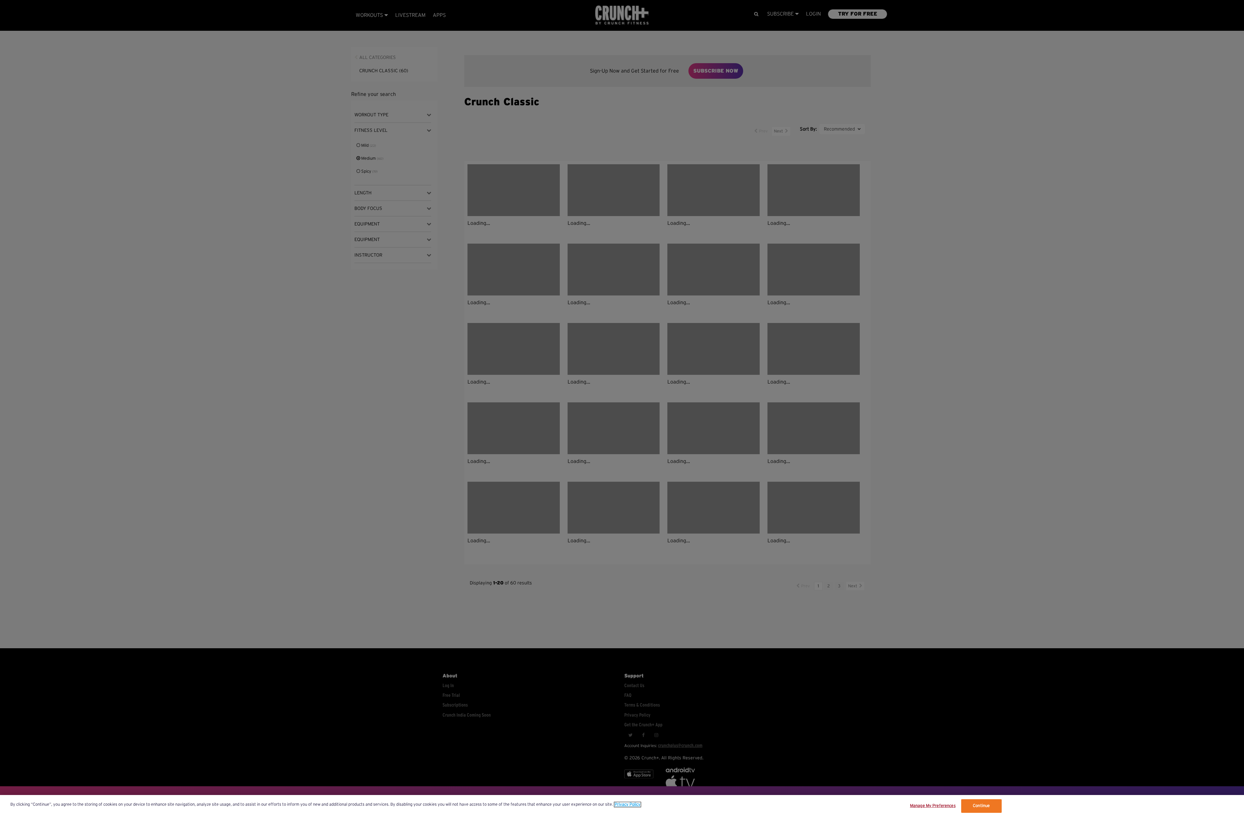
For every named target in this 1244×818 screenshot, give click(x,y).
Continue (981, 806)
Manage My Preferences (933, 806)
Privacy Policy (627, 804)
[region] (622, 806)
